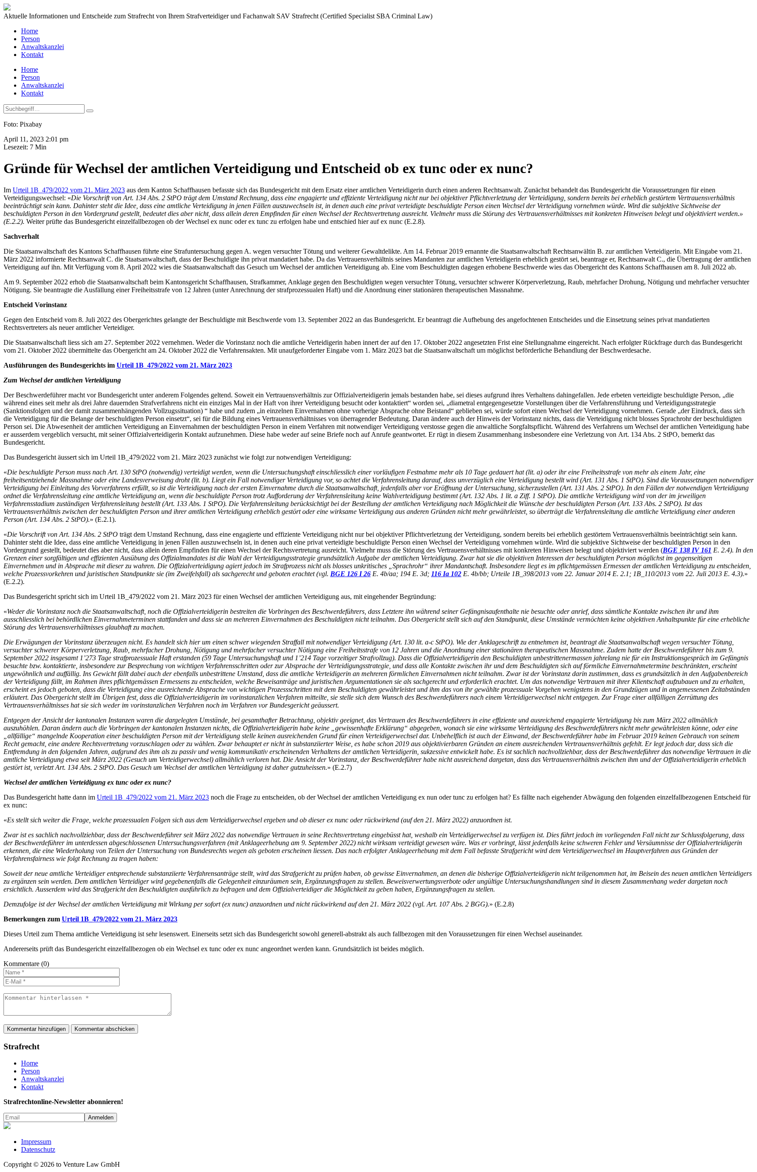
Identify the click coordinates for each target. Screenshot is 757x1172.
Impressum (36, 1141)
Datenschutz (38, 1149)
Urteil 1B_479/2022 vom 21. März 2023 (69, 190)
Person (30, 38)
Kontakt (32, 54)
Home (29, 31)
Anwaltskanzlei (42, 46)
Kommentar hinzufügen (36, 1029)
